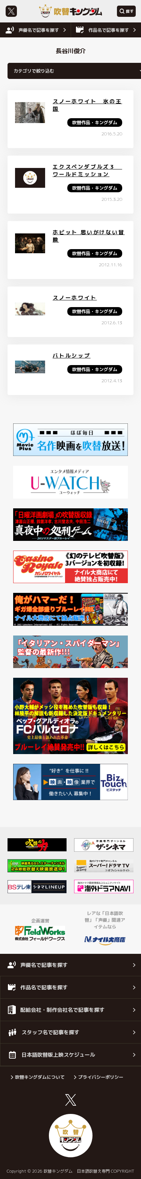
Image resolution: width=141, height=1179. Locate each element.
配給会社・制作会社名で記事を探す (62, 1009)
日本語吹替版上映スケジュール (58, 1054)
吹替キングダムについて (40, 1077)
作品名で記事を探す (108, 30)
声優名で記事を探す (38, 30)
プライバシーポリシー (100, 1077)
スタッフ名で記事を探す (50, 1032)
